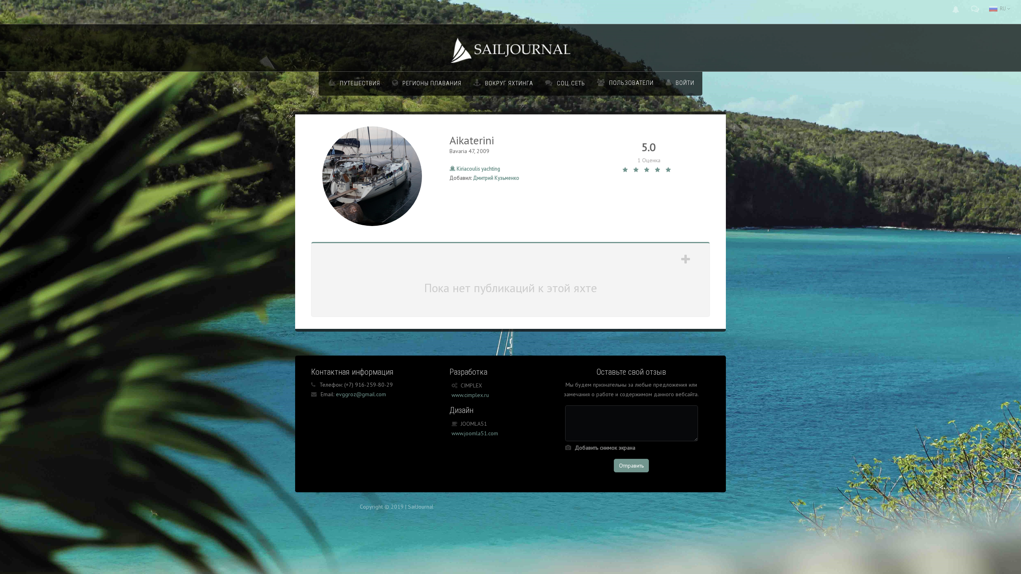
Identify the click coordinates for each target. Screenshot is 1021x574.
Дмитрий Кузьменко (496, 178)
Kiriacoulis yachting (477, 168)
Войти (685, 82)
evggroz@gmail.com (361, 394)
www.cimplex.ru (470, 395)
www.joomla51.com (474, 433)
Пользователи (631, 82)
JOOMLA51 (474, 423)
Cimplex (471, 385)
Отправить (631, 465)
